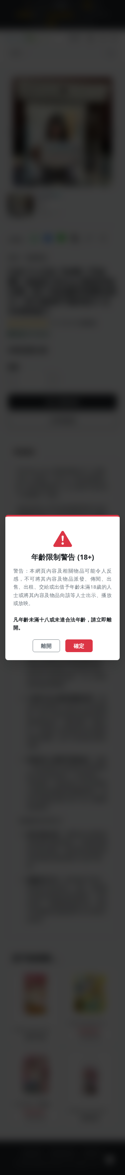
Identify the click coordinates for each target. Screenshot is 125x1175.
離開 (46, 645)
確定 (79, 645)
